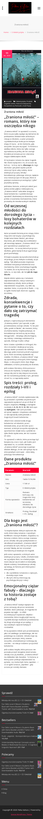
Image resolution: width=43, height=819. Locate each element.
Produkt (29, 101)
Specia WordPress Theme (21, 814)
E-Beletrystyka (18, 32)
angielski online (9, 104)
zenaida (8, 101)
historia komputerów (23, 104)
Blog (4, 793)
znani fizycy (26, 106)
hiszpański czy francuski (13, 106)
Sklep (5, 789)
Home (6, 32)
